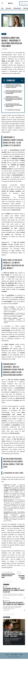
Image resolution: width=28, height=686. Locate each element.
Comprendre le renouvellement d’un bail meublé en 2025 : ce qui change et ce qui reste (14, 86)
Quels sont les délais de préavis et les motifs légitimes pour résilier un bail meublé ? (14, 92)
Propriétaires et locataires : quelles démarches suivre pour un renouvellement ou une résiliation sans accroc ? (14, 98)
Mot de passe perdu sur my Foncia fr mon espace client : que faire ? (13, 634)
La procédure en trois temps (13, 109)
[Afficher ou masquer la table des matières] (19, 81)
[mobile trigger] (2, 3)
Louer (4, 34)
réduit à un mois (7, 61)
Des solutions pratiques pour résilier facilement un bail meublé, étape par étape (14, 105)
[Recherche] (22, 3)
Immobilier (7, 600)
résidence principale (18, 158)
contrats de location (18, 164)
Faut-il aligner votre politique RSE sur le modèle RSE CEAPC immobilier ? (14, 603)
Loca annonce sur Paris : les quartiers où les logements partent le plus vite (13, 590)
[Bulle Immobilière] (10, 3)
